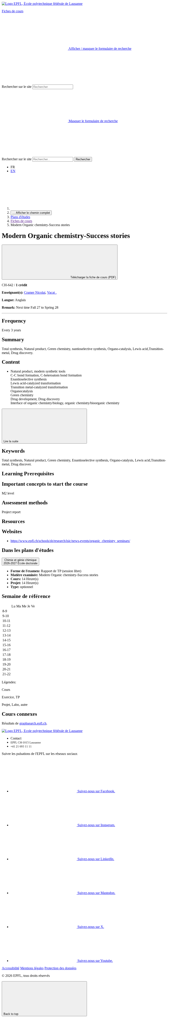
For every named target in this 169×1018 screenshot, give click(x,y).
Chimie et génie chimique (20, 561)
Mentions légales (32, 968)
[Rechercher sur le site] (35, 155)
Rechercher (83, 159)
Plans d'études (20, 217)
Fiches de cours (12, 11)
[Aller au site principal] (44, 208)
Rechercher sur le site (16, 87)
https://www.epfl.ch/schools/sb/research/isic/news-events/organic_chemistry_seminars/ (70, 541)
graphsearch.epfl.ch (32, 723)
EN (13, 171)
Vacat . (52, 292)
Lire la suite (11, 441)
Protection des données (60, 968)
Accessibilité (10, 968)
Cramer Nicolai (34, 292)
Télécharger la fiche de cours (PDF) (93, 277)
